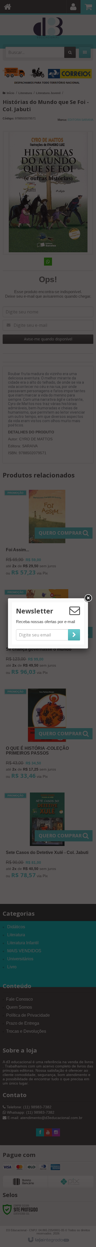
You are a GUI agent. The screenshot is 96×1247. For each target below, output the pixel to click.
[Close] (88, 598)
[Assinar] (74, 634)
